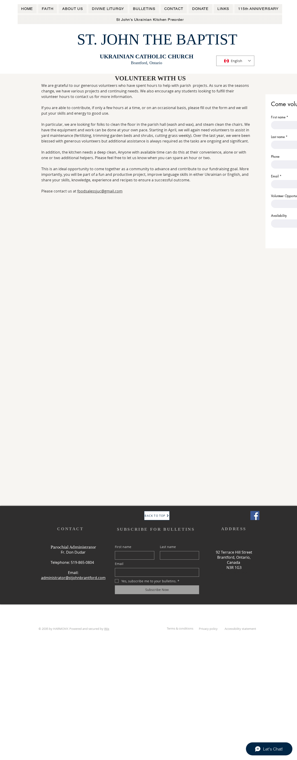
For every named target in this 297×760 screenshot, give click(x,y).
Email (276, 176)
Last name (279, 137)
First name (279, 117)
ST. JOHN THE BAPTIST (157, 39)
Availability (279, 216)
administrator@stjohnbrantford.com (73, 577)
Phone (275, 156)
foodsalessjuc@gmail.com (100, 191)
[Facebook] (254, 515)
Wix (106, 629)
